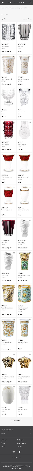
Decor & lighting (10, 8)
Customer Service (21, 443)
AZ (13, 457)
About (3, 446)
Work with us (20, 440)
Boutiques (4, 440)
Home (3, 8)
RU (19, 457)
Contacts (19, 446)
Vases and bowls (21, 8)
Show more (16, 420)
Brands (3, 443)
